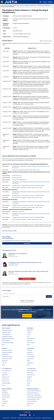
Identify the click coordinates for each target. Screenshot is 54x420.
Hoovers (32, 185)
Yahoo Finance (25, 185)
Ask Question (27, 243)
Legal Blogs (5, 393)
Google (26, 170)
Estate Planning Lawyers (8, 338)
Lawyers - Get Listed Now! (27, 300)
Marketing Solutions (33, 389)
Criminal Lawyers (6, 334)
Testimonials (30, 403)
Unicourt (15, 170)
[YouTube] (22, 415)
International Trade (7, 358)
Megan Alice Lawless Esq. (18, 211)
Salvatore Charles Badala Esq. (19, 179)
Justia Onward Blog (31, 401)
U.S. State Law (31, 368)
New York (29, 381)
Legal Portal (13, 417)
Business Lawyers (6, 332)
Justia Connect (6, 417)
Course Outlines (31, 356)
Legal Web (20, 170)
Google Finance (16, 185)
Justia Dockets (16, 187)
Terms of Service (30, 417)
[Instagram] (26, 415)
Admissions (30, 352)
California (29, 377)
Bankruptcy (30, 330)
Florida (28, 379)
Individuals (30, 328)
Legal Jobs (4, 391)
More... (3, 344)
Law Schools (30, 348)
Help (24, 417)
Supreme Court (6, 377)
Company (19, 417)
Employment (5, 354)
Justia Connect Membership (34, 391)
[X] (32, 415)
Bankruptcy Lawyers (7, 330)
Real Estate (4, 360)
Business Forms (6, 395)
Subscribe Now (27, 315)
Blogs (28, 360)
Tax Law (4, 363)
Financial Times (42, 166)
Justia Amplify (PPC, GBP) (33, 399)
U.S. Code (4, 372)
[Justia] (11, 2)
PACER (25, 160)
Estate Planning (31, 338)
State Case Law (30, 374)
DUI (28, 336)
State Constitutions (32, 370)
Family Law (29, 340)
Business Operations (7, 352)
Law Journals (30, 358)
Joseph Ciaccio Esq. (16, 175)
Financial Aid (30, 354)
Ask (38, 170)
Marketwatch (23, 166)
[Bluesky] (30, 415)
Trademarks (5, 401)
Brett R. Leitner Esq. (17, 177)
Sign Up (50, 1)
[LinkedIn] (20, 415)
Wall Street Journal (32, 166)
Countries (4, 403)
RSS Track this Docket (46, 41)
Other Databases (7, 389)
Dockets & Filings (6, 383)
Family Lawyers (5, 340)
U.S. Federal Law (6, 368)
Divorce (29, 334)
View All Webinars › (27, 278)
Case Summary (11, 158)
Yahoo (34, 170)
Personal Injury (31, 342)
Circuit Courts (5, 379)
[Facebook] (24, 415)
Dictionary (29, 350)
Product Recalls (5, 397)
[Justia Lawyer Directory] (34, 415)
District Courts (5, 381)
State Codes (30, 372)
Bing (30, 170)
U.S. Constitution (6, 370)
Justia (28, 412)
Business (4, 348)
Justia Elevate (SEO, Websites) (34, 397)
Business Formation (7, 350)
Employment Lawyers (7, 336)
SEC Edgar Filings (39, 185)
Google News (16, 166)
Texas (28, 383)
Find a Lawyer (6, 290)
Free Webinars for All (9, 250)
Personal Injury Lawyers (8, 342)
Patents (4, 399)
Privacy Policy (38, 417)
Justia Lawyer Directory (32, 393)
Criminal (29, 332)
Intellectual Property (7, 356)
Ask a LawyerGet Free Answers (7, 237)
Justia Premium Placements (33, 395)
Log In (44, 1)
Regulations (5, 374)
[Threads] (28, 415)
